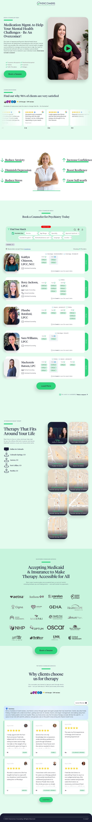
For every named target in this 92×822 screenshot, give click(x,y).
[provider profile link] (11, 262)
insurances (27, 249)
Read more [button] (5, 123)
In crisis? (85, 819)
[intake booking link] (44, 260)
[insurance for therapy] (17, 596)
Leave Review (80, 703)
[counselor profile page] (26, 725)
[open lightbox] (68, 48)
